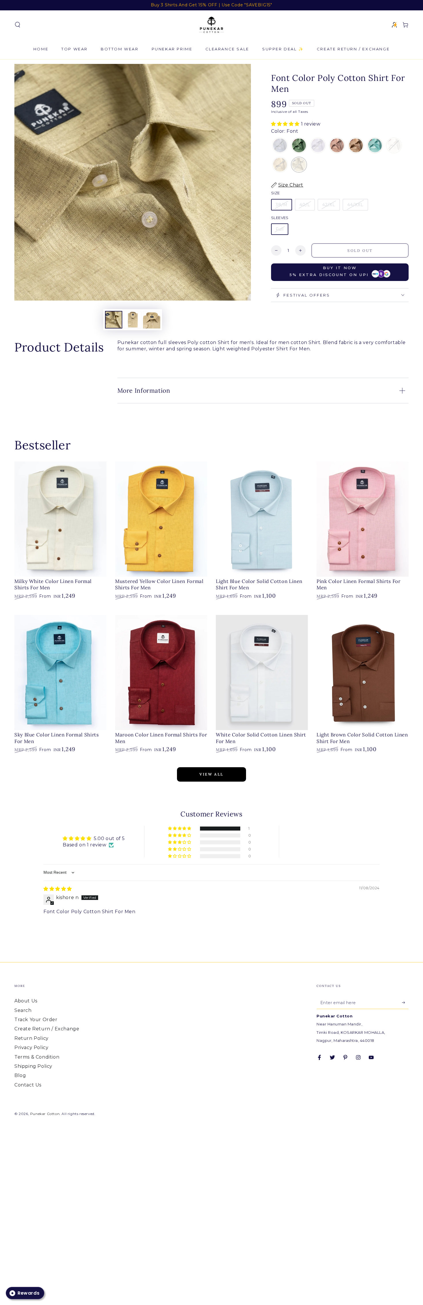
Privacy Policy (31, 1047)
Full (280, 229)
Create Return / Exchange (46, 1029)
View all (211, 774)
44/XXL (355, 204)
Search (23, 1010)
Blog (20, 1075)
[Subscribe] (405, 1002)
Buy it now (329, 271)
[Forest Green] (299, 146)
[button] (17, 24)
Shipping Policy (33, 1066)
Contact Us (27, 1085)
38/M (281, 204)
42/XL (328, 204)
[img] (57, 889)
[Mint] (375, 146)
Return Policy (31, 1038)
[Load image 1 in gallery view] (113, 319)
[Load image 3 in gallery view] (151, 319)
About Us (25, 1001)
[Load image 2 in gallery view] (132, 319)
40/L (305, 204)
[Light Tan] (356, 146)
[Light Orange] (337, 146)
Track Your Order (36, 1019)
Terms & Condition (36, 1057)
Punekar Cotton (45, 1114)
